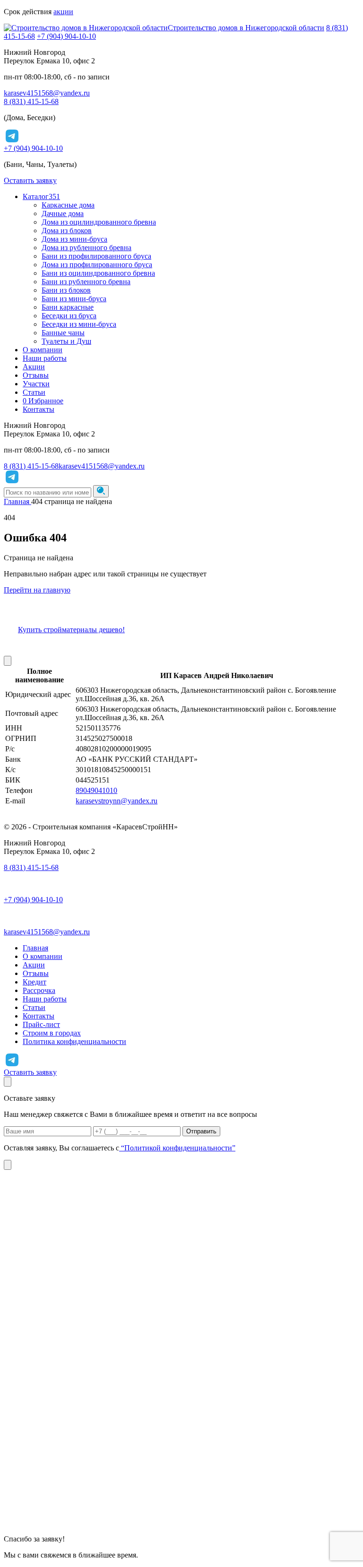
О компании (42, 350)
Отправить (201, 1131)
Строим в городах (52, 1033)
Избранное (43, 401)
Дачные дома (63, 213)
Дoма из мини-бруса (74, 239)
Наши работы (45, 358)
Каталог (41, 196)
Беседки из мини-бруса (79, 324)
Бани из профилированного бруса (96, 256)
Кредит (34, 982)
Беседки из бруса (69, 316)
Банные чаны (63, 333)
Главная (35, 948)
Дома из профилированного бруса (97, 265)
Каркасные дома (68, 205)
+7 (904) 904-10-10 (66, 36)
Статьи (34, 392)
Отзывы (36, 375)
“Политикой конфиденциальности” (177, 1148)
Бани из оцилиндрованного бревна (98, 273)
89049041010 (96, 790)
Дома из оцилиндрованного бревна (99, 222)
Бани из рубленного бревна (86, 282)
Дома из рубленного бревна (86, 248)
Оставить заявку (30, 180)
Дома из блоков (67, 230)
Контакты (38, 409)
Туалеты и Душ (66, 341)
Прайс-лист (41, 1024)
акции (63, 12)
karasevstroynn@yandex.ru (116, 801)
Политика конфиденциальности (74, 1041)
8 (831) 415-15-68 (31, 101)
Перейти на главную (37, 590)
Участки (36, 384)
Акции (34, 367)
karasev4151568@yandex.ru (47, 93)
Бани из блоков (66, 290)
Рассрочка (39, 990)
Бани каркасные (68, 307)
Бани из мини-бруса (74, 299)
